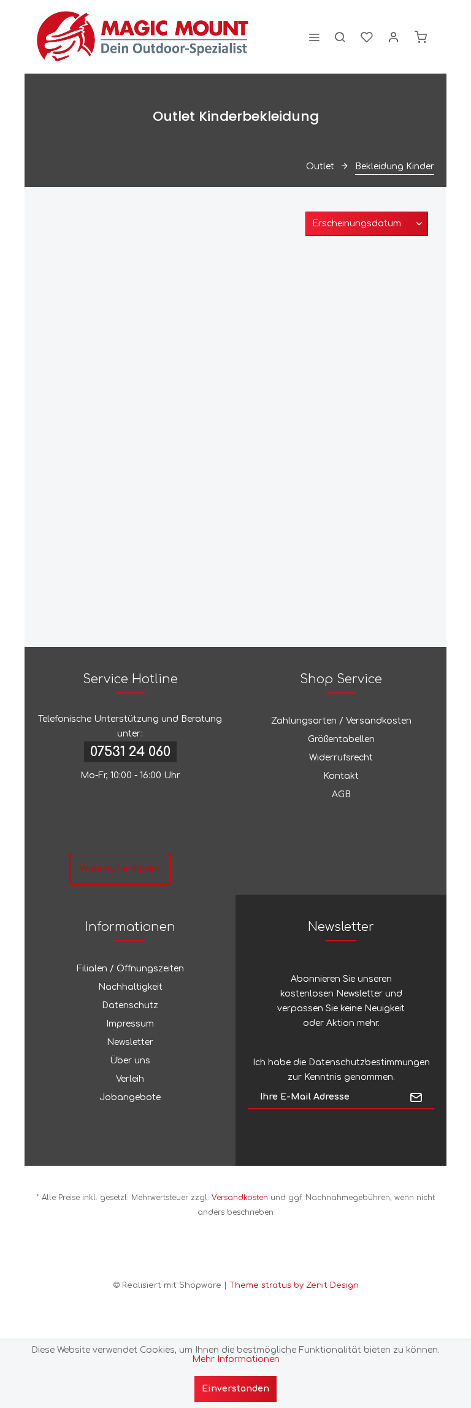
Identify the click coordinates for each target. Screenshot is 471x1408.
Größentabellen (341, 739)
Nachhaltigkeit (130, 987)
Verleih (130, 1079)
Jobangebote (130, 1097)
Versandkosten (240, 1197)
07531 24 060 (130, 751)
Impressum (130, 1023)
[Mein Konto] (393, 37)
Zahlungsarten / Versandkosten (341, 720)
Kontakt (341, 776)
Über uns (130, 1060)
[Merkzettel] (366, 37)
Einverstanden (235, 1388)
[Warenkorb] (420, 37)
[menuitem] (314, 37)
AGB (341, 794)
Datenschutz (130, 1005)
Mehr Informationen (236, 1359)
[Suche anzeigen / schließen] (339, 37)
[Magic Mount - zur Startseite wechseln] (143, 36)
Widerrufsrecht (341, 757)
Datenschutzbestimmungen (369, 1062)
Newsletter (130, 1042)
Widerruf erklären (120, 868)
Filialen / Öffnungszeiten (130, 968)
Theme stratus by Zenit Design (294, 1285)
